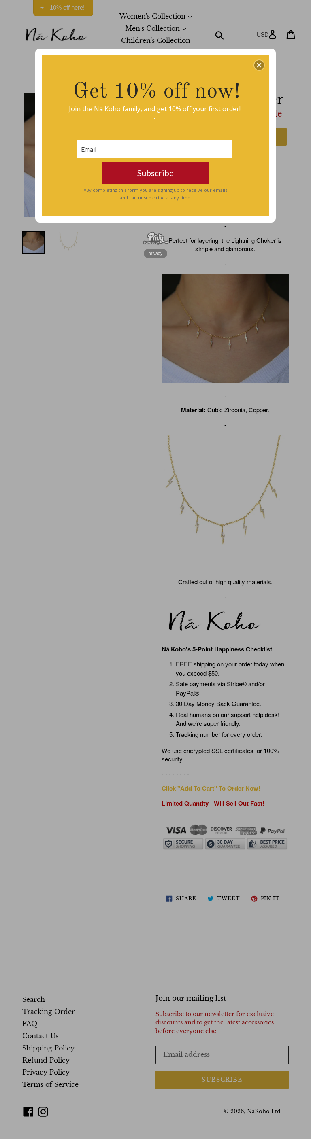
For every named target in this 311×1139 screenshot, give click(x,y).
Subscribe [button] (155, 173)
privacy (155, 253)
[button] (259, 65)
